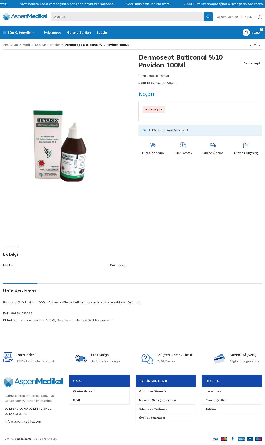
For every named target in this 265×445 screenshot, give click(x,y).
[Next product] (259, 45)
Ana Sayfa (10, 45)
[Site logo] (25, 16)
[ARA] (208, 16)
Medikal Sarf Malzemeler (41, 45)
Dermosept (251, 63)
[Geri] (255, 45)
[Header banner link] (132, 4)
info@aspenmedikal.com (23, 421)
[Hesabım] (260, 17)
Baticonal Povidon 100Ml (37, 320)
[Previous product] (250, 45)
